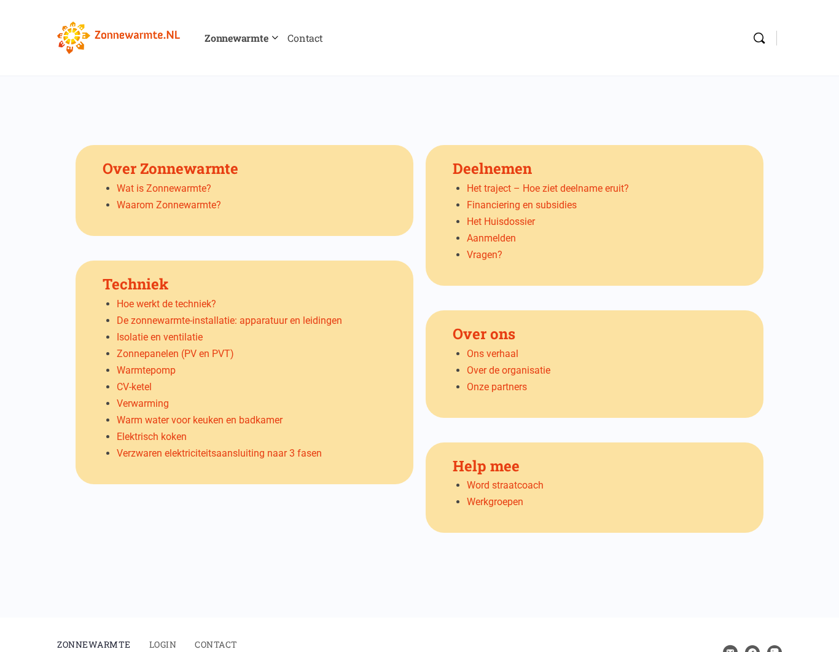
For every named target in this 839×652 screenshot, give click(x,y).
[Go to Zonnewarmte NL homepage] (118, 36)
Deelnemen (492, 168)
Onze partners (497, 387)
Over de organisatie (508, 370)
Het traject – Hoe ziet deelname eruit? (548, 188)
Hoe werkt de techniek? (166, 304)
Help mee (486, 466)
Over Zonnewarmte (170, 168)
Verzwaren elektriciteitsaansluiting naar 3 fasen (219, 453)
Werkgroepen (495, 502)
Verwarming (143, 403)
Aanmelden (491, 238)
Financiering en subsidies (522, 205)
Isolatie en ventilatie (160, 337)
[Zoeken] (759, 38)
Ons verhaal (492, 353)
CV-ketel (134, 387)
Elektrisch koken (152, 436)
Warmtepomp (146, 370)
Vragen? (484, 255)
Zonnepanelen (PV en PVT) (175, 353)
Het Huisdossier (501, 221)
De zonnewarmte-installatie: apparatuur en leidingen (229, 320)
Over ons (484, 334)
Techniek (135, 284)
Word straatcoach (505, 485)
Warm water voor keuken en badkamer (200, 420)
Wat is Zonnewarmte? (164, 188)
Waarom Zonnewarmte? (169, 205)
